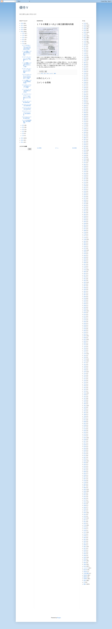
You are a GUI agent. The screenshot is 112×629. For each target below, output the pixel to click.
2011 (22, 142)
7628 (85, 394)
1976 (85, 66)
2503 (85, 100)
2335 (85, 87)
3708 (85, 232)
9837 (85, 543)
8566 (85, 471)
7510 (85, 373)
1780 (85, 59)
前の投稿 (74, 148)
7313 (85, 359)
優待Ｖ (24, 7)
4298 (85, 250)
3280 (85, 200)
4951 (85, 291)
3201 (85, 187)
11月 (23, 35)
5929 (85, 303)
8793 (85, 480)
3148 (85, 175)
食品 (85, 580)
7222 (85, 348)
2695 (85, 119)
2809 (85, 132)
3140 (85, 171)
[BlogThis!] (42, 71)
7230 (85, 350)
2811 (85, 134)
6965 (85, 341)
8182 (85, 437)
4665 (85, 259)
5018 (85, 298)
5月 (23, 127)
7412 (85, 361)
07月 (85, 34)
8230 (85, 446)
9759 (85, 528)
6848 (85, 337)
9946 (85, 555)
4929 (85, 289)
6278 (85, 319)
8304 (85, 459)
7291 (85, 355)
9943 (85, 552)
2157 (85, 75)
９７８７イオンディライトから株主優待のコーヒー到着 (26, 70)
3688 (85, 230)
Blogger (59, 617)
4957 (85, 293)
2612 (85, 109)
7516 (85, 380)
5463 (85, 302)
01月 (85, 23)
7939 (85, 409)
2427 (85, 93)
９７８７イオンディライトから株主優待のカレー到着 (26, 58)
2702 (85, 121)
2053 (85, 68)
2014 (22, 31)
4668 (85, 262)
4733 (85, 266)
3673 (85, 228)
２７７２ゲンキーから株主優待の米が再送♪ (26, 91)
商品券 (85, 575)
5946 (85, 305)
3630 (85, 221)
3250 (85, 194)
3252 (85, 196)
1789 (85, 60)
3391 (85, 212)
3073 (85, 162)
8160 (85, 430)
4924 (85, 284)
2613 (85, 110)
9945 (85, 553)
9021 (85, 494)
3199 (85, 185)
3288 (85, 202)
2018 (22, 23)
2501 (85, 96)
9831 (85, 539)
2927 (85, 148)
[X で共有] (44, 71)
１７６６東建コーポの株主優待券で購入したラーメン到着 (26, 64)
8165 (85, 432)
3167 (85, 178)
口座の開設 (86, 573)
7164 (85, 346)
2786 (85, 128)
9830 (85, 537)
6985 (85, 343)
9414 (85, 514)
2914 (85, 141)
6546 (85, 332)
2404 (85, 89)
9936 (85, 550)
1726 (85, 53)
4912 (85, 273)
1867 (85, 62)
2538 (85, 102)
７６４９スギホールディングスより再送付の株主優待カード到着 (26, 76)
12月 (23, 33)
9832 (85, 541)
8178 (85, 434)
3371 (85, 211)
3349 (85, 209)
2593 (85, 107)
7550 (85, 385)
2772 (85, 127)
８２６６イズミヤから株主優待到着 (26, 105)
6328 (85, 325)
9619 (85, 523)
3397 (85, 214)
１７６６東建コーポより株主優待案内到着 (26, 82)
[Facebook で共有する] (46, 71)
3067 (85, 160)
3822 (85, 241)
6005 (85, 312)
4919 (85, 277)
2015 (22, 29)
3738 (85, 234)
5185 (85, 300)
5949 (85, 307)
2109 (85, 73)
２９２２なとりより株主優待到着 (26, 117)
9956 (85, 559)
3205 (85, 189)
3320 (85, 205)
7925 (85, 407)
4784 (85, 269)
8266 (85, 450)
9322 (85, 503)
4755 (85, 268)
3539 (85, 216)
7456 (85, 368)
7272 (85, 352)
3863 (85, 243)
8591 (85, 473)
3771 (85, 235)
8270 (85, 453)
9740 (85, 527)
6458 (85, 328)
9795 (85, 536)
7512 (85, 375)
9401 (85, 511)
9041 (85, 496)
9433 (85, 516)
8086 (85, 421)
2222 (85, 77)
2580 (85, 105)
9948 (85, 557)
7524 (85, 384)
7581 (85, 387)
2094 (85, 69)
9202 (85, 502)
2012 (22, 140)
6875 (85, 339)
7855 (85, 403)
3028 (85, 153)
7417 (85, 362)
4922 (85, 280)
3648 (85, 223)
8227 (85, 443)
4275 (85, 248)
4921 (85, 278)
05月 (85, 30)
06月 (85, 32)
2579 (85, 103)
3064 (85, 159)
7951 (85, 412)
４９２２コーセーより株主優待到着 (26, 108)
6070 (85, 314)
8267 (85, 452)
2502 (85, 98)
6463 (85, 330)
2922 (85, 146)
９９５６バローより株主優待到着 (26, 102)
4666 (85, 261)
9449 (85, 518)
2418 (85, 91)
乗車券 (85, 577)
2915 (85, 143)
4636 (85, 257)
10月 (45, 73)
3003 (85, 150)
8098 (85, 425)
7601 (85, 389)
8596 (85, 475)
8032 (85, 418)
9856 (85, 544)
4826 (85, 271)
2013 (22, 138)
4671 (85, 264)
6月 (23, 125)
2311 (85, 86)
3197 (85, 184)
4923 (85, 282)
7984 (85, 414)
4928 (85, 287)
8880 (85, 487)
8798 (85, 482)
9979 (85, 560)
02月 (85, 25)
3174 (85, 180)
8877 (85, 486)
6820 (85, 335)
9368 (85, 505)
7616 (85, 393)
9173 (85, 500)
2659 (85, 112)
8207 (85, 441)
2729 (85, 125)
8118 (85, 428)
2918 (85, 144)
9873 (85, 548)
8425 (85, 464)
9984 (85, 562)
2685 (85, 114)
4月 (23, 129)
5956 (85, 309)
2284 (85, 80)
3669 (85, 227)
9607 (85, 519)
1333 (85, 44)
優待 (55, 73)
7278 (85, 353)
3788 (85, 239)
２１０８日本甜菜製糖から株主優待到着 (26, 121)
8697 (85, 478)
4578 (85, 253)
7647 (85, 398)
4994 (85, 296)
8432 (85, 466)
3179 (85, 182)
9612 (85, 521)
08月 (85, 36)
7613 (85, 391)
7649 (85, 400)
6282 (85, 321)
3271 (85, 198)
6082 (85, 318)
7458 (85, 369)
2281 (85, 78)
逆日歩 (85, 571)
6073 (85, 316)
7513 (85, 377)
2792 (85, 130)
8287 (85, 457)
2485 (85, 94)
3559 (85, 219)
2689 (85, 116)
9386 (85, 509)
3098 (85, 169)
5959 (85, 311)
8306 (85, 461)
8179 (85, 435)
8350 (85, 462)
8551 (85, 469)
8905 (85, 489)
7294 (85, 357)
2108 (85, 71)
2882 (85, 137)
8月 (23, 41)
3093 (85, 168)
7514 (85, 378)
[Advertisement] (57, 134)
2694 (85, 118)
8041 (85, 419)
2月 (23, 133)
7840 (85, 402)
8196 (85, 439)
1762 (85, 55)
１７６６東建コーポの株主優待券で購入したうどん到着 (26, 53)
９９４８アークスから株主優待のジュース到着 (26, 86)
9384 (85, 507)
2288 (85, 82)
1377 (85, 46)
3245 (85, 193)
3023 (85, 152)
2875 (85, 136)
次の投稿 (39, 148)
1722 (85, 52)
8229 (85, 444)
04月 (42, 73)
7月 (23, 43)
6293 (85, 323)
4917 (85, 275)
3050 (85, 157)
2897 (85, 139)
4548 (85, 252)
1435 (85, 50)
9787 (85, 532)
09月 (85, 37)
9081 (85, 498)
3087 (85, 164)
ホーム (56, 148)
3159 (85, 177)
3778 (85, 237)
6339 (85, 327)
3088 (85, 166)
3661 (85, 225)
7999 (85, 416)
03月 (85, 27)
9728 (85, 525)
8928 (85, 491)
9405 (85, 512)
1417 (85, 48)
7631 (85, 396)
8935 (85, 493)
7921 (85, 405)
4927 (85, 285)
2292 (85, 84)
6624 (85, 334)
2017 (22, 25)
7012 (85, 344)
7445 (85, 366)
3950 (85, 244)
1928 (85, 64)
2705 (85, 123)
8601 (85, 477)
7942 (85, 411)
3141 (85, 173)
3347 (85, 207)
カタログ (51, 73)
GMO (85, 564)
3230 (85, 191)
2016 (22, 27)
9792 (85, 534)
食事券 (85, 578)
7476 (85, 371)
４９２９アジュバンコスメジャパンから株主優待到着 (26, 112)
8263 (85, 448)
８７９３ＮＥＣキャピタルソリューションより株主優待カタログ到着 (26, 96)
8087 (85, 423)
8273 (85, 455)
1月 (23, 135)
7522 (85, 382)
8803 (85, 484)
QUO (85, 566)
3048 (85, 155)
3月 (23, 131)
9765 (85, 530)
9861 (85, 546)
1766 (47, 73)
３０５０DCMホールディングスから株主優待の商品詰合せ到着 (26, 47)
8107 (85, 427)
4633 (85, 255)
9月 (23, 39)
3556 (85, 218)
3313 (85, 203)
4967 (85, 294)
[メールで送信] (40, 71)
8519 (85, 468)
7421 (85, 364)
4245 (85, 246)
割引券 (85, 569)
